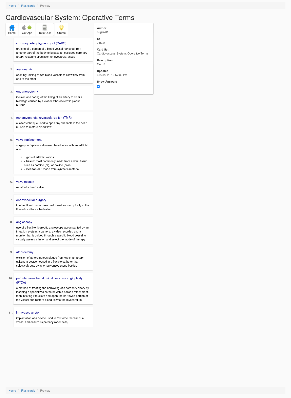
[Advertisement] (126, 133)
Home (12, 6)
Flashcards (28, 6)
